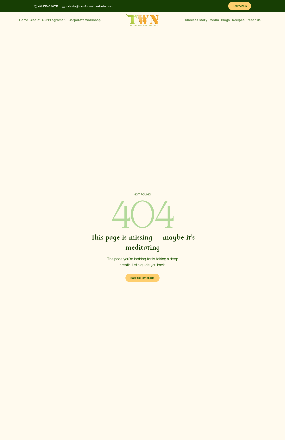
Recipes (238, 20)
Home (23, 20)
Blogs (225, 20)
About (35, 20)
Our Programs (52, 20)
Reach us (253, 20)
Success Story (196, 20)
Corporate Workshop (84, 20)
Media (214, 20)
